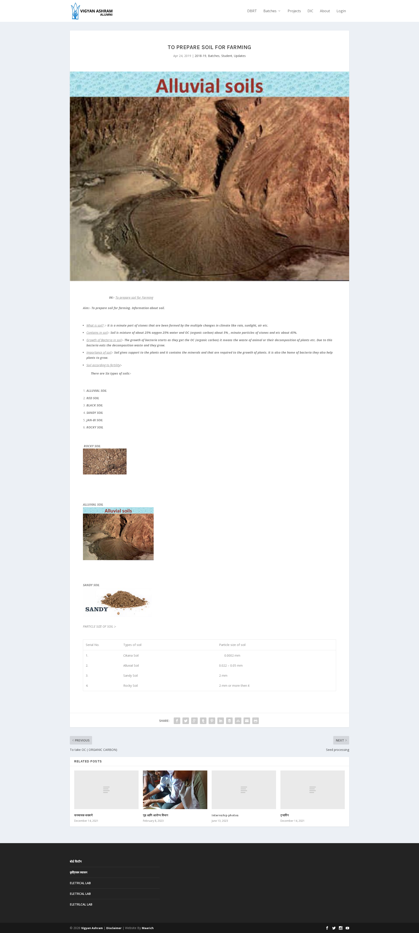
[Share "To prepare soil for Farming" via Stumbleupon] (238, 720)
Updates (240, 56)
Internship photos (225, 815)
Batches (269, 11)
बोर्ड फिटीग (76, 861)
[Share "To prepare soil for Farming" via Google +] (194, 720)
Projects (294, 11)
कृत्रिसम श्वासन (78, 872)
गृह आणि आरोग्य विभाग (155, 815)
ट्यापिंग (284, 815)
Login (341, 11)
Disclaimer (114, 928)
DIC (310, 11)
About (325, 11)
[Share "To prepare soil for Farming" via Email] (246, 720)
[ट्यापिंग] (312, 789)
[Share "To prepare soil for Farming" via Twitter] (185, 720)
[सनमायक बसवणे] (106, 789)
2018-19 (200, 56)
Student (226, 56)
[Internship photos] (244, 789)
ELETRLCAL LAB (81, 904)
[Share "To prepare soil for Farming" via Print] (255, 720)
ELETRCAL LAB (80, 883)
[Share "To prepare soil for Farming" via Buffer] (229, 720)
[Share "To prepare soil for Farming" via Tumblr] (203, 720)
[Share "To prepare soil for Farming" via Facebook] (177, 720)
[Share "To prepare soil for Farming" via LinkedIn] (220, 720)
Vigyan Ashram (92, 928)
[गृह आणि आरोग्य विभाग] (175, 789)
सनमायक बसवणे (83, 815)
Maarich (148, 928)
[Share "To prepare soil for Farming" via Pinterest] (212, 720)
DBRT (252, 11)
